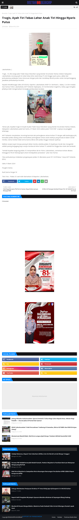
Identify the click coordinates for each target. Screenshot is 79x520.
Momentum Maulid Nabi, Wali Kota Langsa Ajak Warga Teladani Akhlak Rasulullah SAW (41, 436)
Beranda (4, 13)
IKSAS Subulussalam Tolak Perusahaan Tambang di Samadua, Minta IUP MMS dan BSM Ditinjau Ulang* (44, 428)
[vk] (58, 368)
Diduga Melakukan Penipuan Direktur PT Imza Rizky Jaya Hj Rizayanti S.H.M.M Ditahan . (41, 489)
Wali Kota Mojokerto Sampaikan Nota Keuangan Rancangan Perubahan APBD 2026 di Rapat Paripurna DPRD (43, 472)
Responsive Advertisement (39, 396)
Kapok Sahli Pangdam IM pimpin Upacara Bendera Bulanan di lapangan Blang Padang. (41, 497)
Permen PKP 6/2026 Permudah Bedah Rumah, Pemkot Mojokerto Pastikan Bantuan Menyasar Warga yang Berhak (43, 464)
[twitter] (58, 359)
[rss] (20, 364)
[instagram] (20, 368)
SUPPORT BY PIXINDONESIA (32, 516)
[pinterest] (58, 364)
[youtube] (20, 373)
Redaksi (5, 26)
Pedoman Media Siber (70, 517)
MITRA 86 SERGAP (17, 517)
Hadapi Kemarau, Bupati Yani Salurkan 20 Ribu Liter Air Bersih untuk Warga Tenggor (41, 454)
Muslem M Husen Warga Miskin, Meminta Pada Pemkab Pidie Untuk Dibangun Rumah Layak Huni (43, 507)
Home (53, 517)
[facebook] (20, 359)
